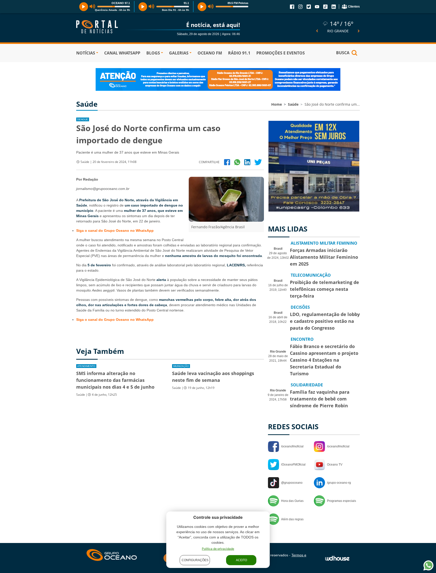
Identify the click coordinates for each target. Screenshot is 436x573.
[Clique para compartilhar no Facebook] (227, 162)
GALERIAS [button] (178, 53)
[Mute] (92, 7)
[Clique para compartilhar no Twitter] (258, 162)
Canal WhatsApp (122, 53)
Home (276, 104)
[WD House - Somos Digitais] (337, 558)
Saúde (293, 104)
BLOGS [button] (153, 53)
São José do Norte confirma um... (332, 104)
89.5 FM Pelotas (238, 3)
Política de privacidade (218, 549)
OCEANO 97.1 (121, 3)
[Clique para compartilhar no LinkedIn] (247, 162)
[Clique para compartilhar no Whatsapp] (237, 162)
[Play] (83, 6)
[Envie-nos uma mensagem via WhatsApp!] (428, 565)
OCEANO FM (210, 53)
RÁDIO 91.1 (239, 53)
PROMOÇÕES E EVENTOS (280, 53)
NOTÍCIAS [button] (85, 53)
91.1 (186, 3)
